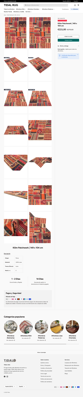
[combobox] (46, 5)
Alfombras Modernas (47, 9)
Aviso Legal (44, 373)
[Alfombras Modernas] (41, 327)
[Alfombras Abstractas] (10, 327)
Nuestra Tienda (8, 12)
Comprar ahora (68, 40)
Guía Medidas (68, 371)
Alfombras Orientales (33, 9)
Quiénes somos (45, 362)
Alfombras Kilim (20, 9)
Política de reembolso (46, 381)
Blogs (66, 373)
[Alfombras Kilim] (26, 327)
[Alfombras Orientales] (72, 327)
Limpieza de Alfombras (71, 362)
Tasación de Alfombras (71, 368)
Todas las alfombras (9, 9)
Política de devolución (46, 379)
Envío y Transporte (45, 365)
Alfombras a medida (18, 12)
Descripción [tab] (7, 253)
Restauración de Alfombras (72, 365)
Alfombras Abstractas (10, 337)
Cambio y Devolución (46, 368)
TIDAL (8, 392)
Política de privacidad (46, 371)
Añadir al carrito (68, 36)
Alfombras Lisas (56, 336)
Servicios (28, 12)
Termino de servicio (46, 376)
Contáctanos (65, 9)
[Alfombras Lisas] (57, 327)
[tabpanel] (28, 264)
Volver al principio (41, 352)
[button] (78, 5)
